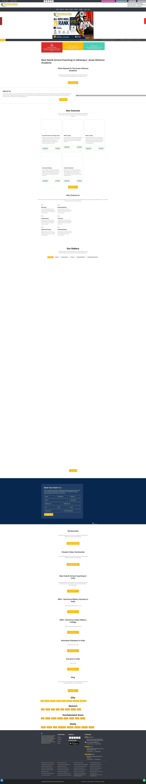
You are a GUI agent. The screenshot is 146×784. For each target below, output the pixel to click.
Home (57, 9)
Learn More (63, 99)
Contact (76, 9)
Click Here (53, 40)
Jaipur (63, 700)
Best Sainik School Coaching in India (50, 135)
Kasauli (77, 718)
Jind (42, 700)
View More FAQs (73, 82)
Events (56, 257)
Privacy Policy (83, 781)
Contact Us (60, 739)
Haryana (43, 727)
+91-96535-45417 (97, 751)
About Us (62, 9)
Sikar (62, 709)
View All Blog (72, 690)
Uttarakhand (77, 727)
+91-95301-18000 (13, 1)
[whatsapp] (144, 780)
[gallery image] (73, 267)
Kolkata (58, 700)
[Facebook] (44, 1)
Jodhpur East (76, 700)
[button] (2, 25)
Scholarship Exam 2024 (92, 257)
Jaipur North (83, 700)
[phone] (1, 780)
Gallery (71, 9)
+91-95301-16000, (90, 743)
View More (73, 470)
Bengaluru (53, 700)
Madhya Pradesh (62, 727)
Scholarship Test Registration (108, 1)
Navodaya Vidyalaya (47, 168)
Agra (43, 718)
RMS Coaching (67, 135)
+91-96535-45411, (90, 751)
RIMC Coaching (89, 135)
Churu (58, 709)
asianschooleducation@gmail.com (93, 742)
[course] (51, 127)
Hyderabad (69, 700)
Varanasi (47, 718)
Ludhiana (73, 709)
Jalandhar (54, 718)
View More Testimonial (73, 543)
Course (66, 9)
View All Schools (72, 591)
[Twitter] (46, 1)
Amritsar (67, 709)
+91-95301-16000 (4, 1)
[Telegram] (53, 1)
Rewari (79, 709)
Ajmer (53, 709)
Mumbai (47, 700)
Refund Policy (97, 781)
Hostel (72, 257)
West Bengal (84, 727)
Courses (59, 741)
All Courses (72, 187)
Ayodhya (71, 718)
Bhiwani (47, 709)
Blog (89, 9)
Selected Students (80, 257)
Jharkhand (91, 727)
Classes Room (65, 257)
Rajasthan (49, 727)
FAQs (86, 9)
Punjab (55, 727)
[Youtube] (49, 1)
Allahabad (60, 718)
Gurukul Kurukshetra (69, 168)
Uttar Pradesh (70, 727)
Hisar (43, 709)
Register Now (48, 514)
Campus (50, 257)
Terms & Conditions (90, 781)
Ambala (66, 718)
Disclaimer (102, 781)
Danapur (82, 718)
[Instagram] (51, 1)
